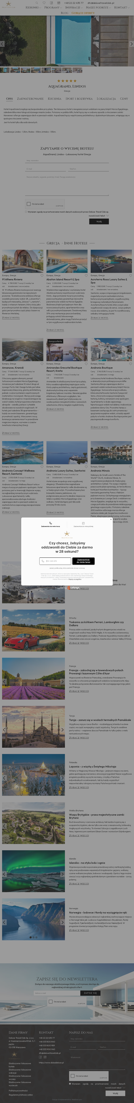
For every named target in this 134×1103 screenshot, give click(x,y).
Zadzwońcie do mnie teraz (83, 560)
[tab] (50, 525)
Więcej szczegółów (74, 579)
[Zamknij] (111, 519)
